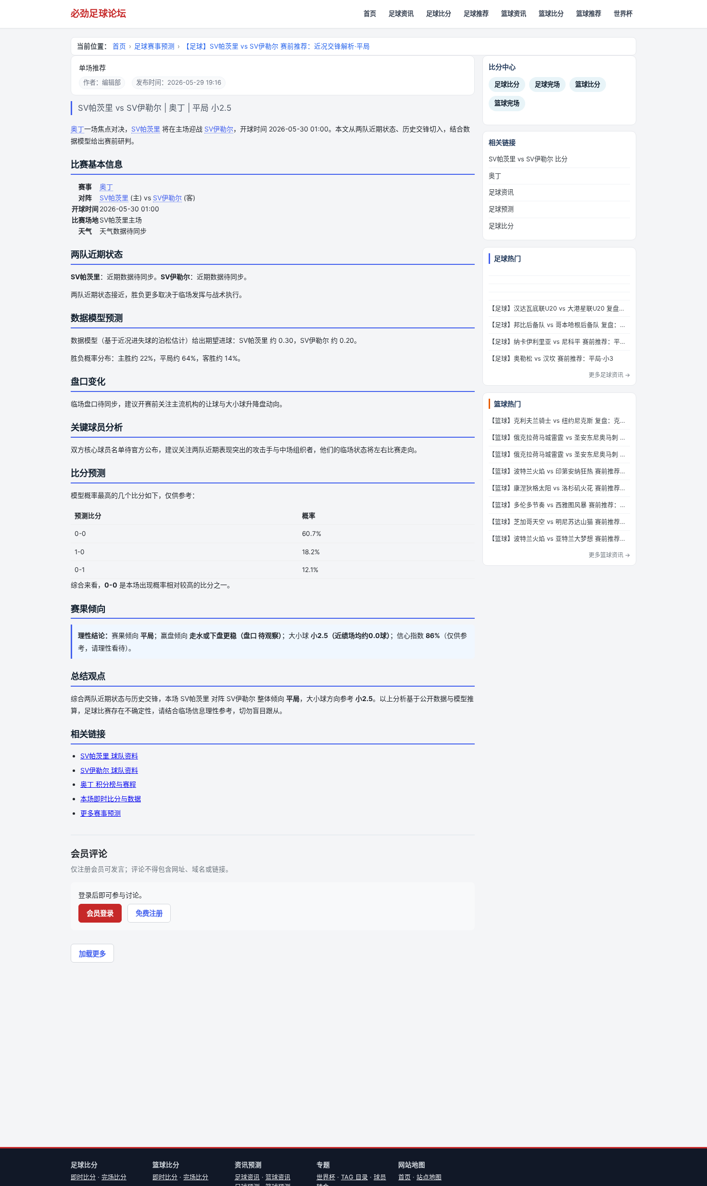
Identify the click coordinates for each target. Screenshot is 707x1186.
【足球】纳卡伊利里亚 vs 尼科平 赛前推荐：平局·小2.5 (559, 341)
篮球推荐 (588, 13)
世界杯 (623, 13)
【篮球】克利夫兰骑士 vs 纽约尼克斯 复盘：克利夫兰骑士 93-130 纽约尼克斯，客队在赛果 (559, 420)
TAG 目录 (354, 1177)
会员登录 (100, 913)
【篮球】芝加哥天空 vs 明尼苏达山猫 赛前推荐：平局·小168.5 (559, 521)
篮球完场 (506, 103)
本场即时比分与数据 (110, 799)
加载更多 (92, 954)
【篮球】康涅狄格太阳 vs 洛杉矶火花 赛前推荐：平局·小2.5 (559, 488)
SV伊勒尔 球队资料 (109, 770)
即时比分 (83, 1177)
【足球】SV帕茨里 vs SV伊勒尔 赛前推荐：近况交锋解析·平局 (276, 46)
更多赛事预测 (100, 813)
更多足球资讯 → (609, 374)
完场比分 (113, 1177)
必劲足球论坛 (98, 14)
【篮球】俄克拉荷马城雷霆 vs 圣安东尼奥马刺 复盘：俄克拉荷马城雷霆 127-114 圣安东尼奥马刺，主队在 (559, 437)
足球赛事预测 (154, 46)
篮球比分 (551, 13)
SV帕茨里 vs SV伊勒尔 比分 (528, 159)
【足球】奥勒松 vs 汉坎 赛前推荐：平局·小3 (551, 358)
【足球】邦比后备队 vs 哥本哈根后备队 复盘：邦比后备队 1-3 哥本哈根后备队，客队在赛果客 (559, 324)
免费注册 (149, 913)
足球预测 (501, 209)
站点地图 (429, 1177)
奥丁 (77, 129)
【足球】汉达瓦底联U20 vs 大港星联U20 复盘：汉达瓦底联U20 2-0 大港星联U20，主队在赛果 (559, 308)
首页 (370, 13)
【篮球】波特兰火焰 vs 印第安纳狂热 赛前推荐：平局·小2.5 (559, 471)
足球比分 (438, 13)
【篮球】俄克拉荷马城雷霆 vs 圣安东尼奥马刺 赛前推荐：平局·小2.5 (559, 454)
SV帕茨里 (145, 129)
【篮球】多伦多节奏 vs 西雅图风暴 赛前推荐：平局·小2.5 (559, 504)
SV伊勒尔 (218, 129)
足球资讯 (401, 13)
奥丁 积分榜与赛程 (108, 784)
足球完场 (547, 84)
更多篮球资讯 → (609, 555)
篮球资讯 (513, 13)
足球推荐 (476, 13)
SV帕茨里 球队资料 (109, 756)
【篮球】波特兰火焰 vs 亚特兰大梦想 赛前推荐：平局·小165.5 (559, 538)
